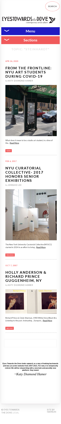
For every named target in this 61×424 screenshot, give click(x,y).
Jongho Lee (15, 185)
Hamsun (51, 412)
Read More (14, 143)
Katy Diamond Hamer (20, 81)
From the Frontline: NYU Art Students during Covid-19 (28, 72)
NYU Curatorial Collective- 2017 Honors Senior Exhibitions (24, 174)
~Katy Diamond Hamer (30, 374)
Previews (10, 255)
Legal (15, 412)
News (8, 151)
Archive (9, 328)
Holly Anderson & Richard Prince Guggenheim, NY (26, 276)
